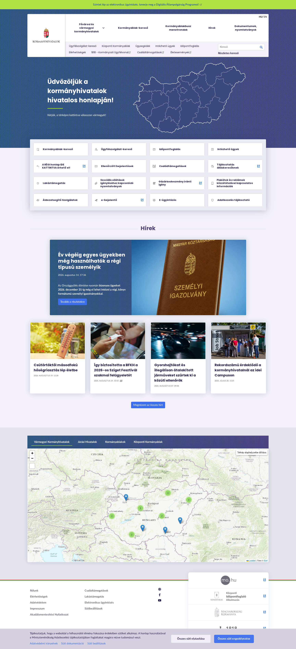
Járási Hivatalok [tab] (87, 442)
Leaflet (252, 560)
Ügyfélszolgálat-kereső (82, 46)
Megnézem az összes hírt (148, 405)
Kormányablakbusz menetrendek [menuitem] (178, 27)
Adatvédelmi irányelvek (44, 643)
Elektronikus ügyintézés (99, 602)
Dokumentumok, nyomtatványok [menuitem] (246, 27)
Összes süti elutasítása (191, 638)
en (265, 17)
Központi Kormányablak (116, 46)
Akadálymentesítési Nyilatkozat (49, 614)
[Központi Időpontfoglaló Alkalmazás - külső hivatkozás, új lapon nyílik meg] (228, 596)
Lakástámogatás (94, 596)
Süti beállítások (96, 643)
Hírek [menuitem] (211, 28)
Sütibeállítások (94, 608)
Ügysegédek (142, 46)
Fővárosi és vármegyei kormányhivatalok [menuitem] (86, 28)
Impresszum (37, 608)
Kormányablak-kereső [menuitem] (133, 28)
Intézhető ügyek (165, 46)
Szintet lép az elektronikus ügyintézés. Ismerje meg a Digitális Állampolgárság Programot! (146, 4)
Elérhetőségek (77, 52)
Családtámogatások (149, 52)
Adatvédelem (38, 602)
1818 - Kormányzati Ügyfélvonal (109, 52)
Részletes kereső (228, 53)
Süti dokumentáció (72, 643)
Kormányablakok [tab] (115, 442)
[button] (167, 493)
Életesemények (180, 52)
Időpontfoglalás (189, 46)
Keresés (261, 48)
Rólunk (34, 590)
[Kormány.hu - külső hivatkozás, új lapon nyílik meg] (228, 613)
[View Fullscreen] (32, 465)
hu (260, 17)
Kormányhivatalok (46, 42)
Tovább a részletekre (72, 301)
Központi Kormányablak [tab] (148, 442)
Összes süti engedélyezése (234, 638)
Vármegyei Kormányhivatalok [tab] (52, 442)
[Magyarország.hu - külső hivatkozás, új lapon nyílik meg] (228, 580)
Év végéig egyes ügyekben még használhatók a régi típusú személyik (91, 261)
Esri (266, 560)
